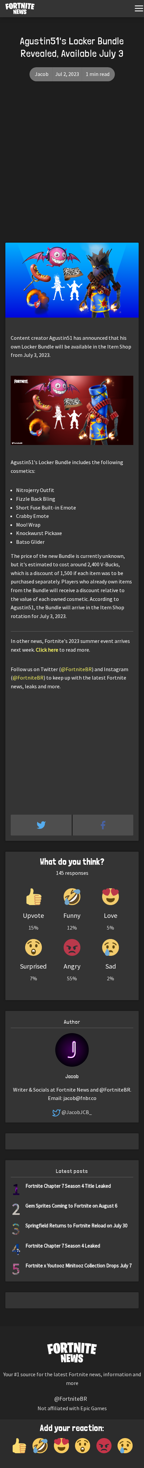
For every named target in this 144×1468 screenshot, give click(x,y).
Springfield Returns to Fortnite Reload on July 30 (76, 1225)
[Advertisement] (72, 167)
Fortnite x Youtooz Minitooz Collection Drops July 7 (78, 1265)
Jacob (42, 74)
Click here (47, 649)
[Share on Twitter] (42, 825)
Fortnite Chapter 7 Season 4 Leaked (62, 1245)
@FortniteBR (76, 669)
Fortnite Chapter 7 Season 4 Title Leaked (68, 1186)
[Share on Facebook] (103, 825)
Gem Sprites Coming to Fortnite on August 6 (71, 1205)
